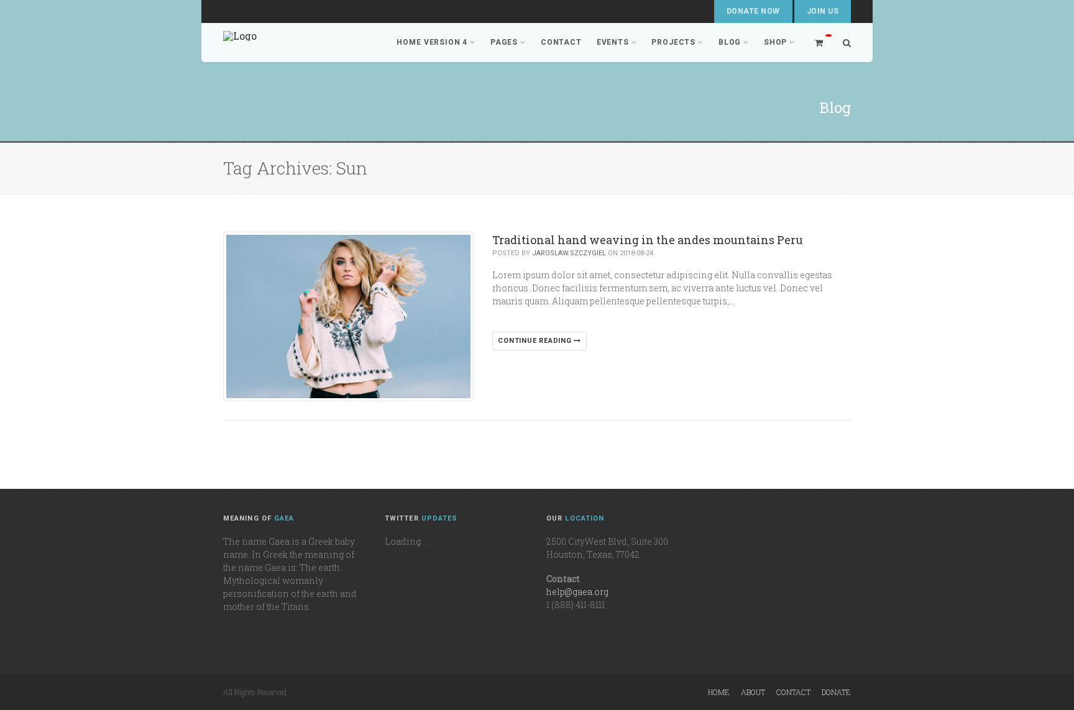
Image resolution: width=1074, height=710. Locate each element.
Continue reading (536, 341)
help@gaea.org (577, 592)
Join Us (822, 11)
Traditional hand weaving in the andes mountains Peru (647, 239)
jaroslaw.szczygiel (569, 253)
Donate (836, 692)
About (753, 692)
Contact (561, 42)
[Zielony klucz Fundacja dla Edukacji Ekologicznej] (240, 42)
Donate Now (753, 11)
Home (719, 692)
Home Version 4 (432, 42)
